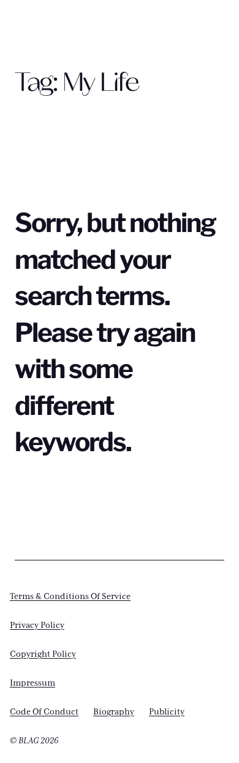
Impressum (32, 683)
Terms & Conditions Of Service (70, 597)
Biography (113, 712)
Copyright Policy (43, 654)
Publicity (166, 712)
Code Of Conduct (44, 712)
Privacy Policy (37, 625)
